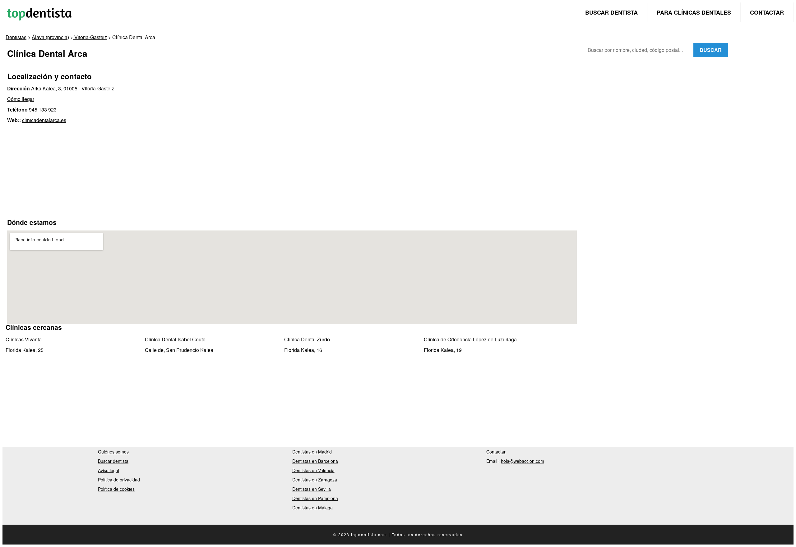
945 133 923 (43, 109)
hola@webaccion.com (522, 461)
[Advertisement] (292, 170)
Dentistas (16, 37)
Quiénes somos (113, 452)
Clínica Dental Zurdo (307, 339)
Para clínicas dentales (694, 12)
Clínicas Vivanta (24, 339)
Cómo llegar (20, 99)
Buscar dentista (611, 12)
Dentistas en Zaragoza (314, 479)
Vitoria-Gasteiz (90, 37)
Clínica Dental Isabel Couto (175, 339)
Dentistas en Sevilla (311, 489)
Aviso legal (108, 470)
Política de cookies (116, 489)
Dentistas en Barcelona (315, 461)
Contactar (767, 12)
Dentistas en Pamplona (315, 498)
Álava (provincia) (50, 37)
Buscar (711, 49)
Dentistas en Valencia (313, 470)
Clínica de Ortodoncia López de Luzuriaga (470, 339)
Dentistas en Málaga (312, 507)
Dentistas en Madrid (312, 452)
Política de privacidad (119, 479)
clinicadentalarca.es (44, 120)
